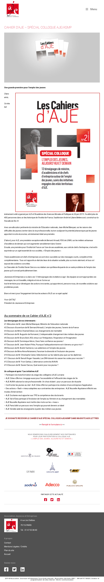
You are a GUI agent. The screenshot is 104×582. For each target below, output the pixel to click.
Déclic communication (64, 580)
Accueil (7, 554)
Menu (93, 9)
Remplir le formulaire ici (52, 424)
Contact (7, 543)
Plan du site (9, 550)
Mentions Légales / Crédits (15, 546)
